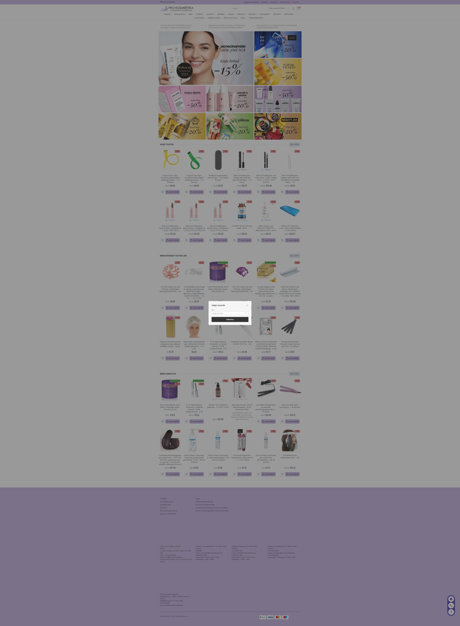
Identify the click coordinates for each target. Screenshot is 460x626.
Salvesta (230, 319)
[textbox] (229, 313)
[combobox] (230, 313)
